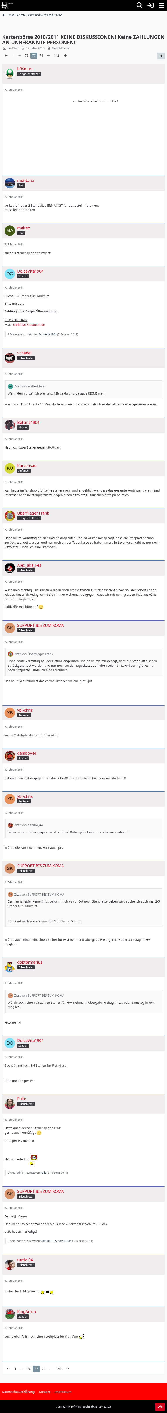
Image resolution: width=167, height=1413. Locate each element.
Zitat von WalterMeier (30, 386)
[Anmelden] (150, 5)
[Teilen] (161, 56)
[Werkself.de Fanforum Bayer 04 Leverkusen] (7, 5)
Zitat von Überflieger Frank (33, 654)
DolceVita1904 (48, 334)
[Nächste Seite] (65, 56)
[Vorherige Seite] (6, 56)
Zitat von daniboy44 (28, 825)
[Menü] (161, 5)
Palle (43, 1172)
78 (41, 55)
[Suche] (139, 5)
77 (34, 55)
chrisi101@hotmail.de (29, 324)
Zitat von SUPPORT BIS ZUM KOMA (39, 894)
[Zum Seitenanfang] (160, 1407)
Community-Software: (83, 1406)
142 (56, 55)
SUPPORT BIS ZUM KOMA (56, 1241)
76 (26, 55)
